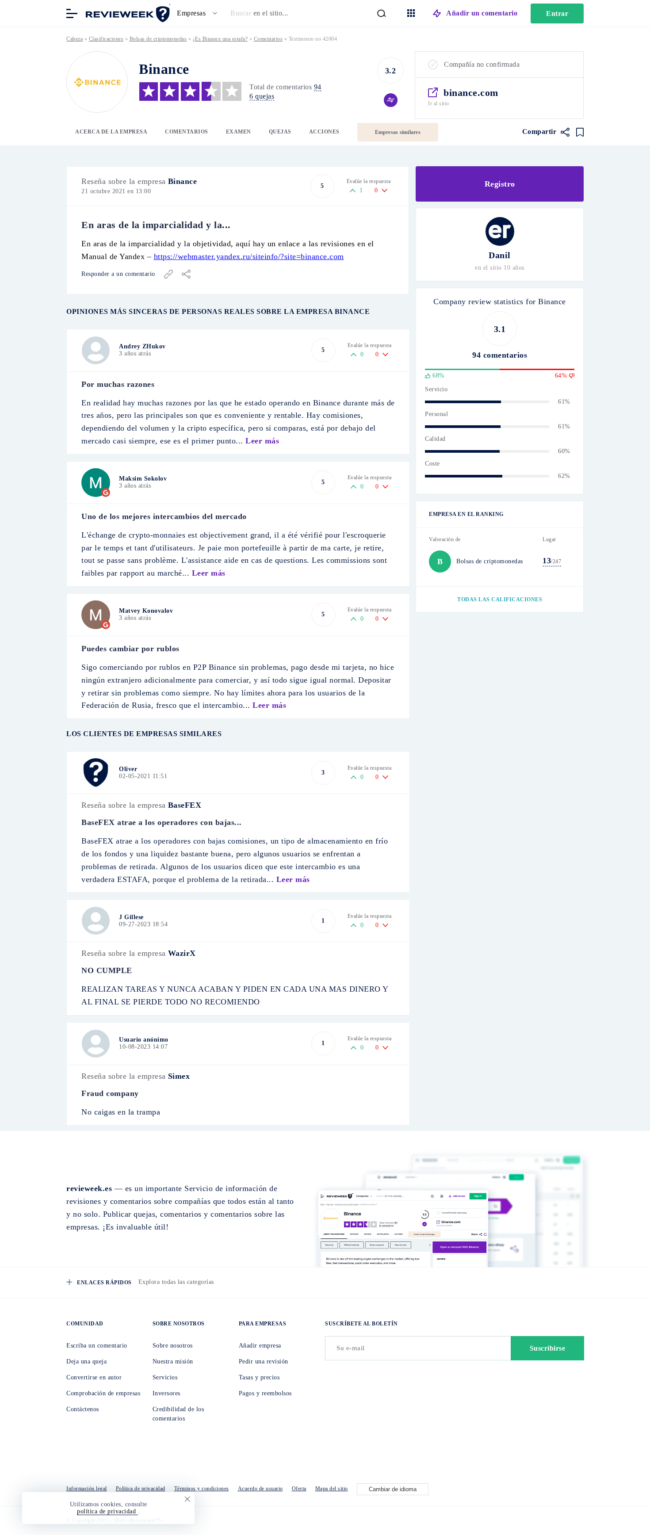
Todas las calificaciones (499, 599)
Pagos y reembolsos (265, 1393)
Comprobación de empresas (103, 1393)
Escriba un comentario (96, 1345)
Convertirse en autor (94, 1377)
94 (317, 87)
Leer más (262, 440)
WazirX (182, 953)
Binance (182, 181)
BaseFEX (185, 805)
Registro (500, 183)
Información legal (86, 1488)
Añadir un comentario (481, 13)
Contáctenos (82, 1409)
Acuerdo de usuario (260, 1488)
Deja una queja (86, 1361)
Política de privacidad (140, 1488)
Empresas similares (398, 132)
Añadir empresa (260, 1345)
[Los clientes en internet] (126, 13)
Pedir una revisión (263, 1361)
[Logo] (97, 82)
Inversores (166, 1393)
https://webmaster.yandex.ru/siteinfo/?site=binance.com (249, 256)
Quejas (280, 132)
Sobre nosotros (173, 1345)
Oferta (299, 1488)
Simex (179, 1076)
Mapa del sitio (331, 1488)
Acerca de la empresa (111, 132)
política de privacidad (107, 1511)
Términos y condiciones (201, 1488)
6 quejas (261, 96)
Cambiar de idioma (393, 1489)
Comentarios (186, 132)
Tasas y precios (259, 1377)
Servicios (165, 1377)
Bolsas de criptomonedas (158, 39)
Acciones (324, 132)
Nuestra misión (173, 1361)
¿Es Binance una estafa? (220, 39)
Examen (238, 132)
